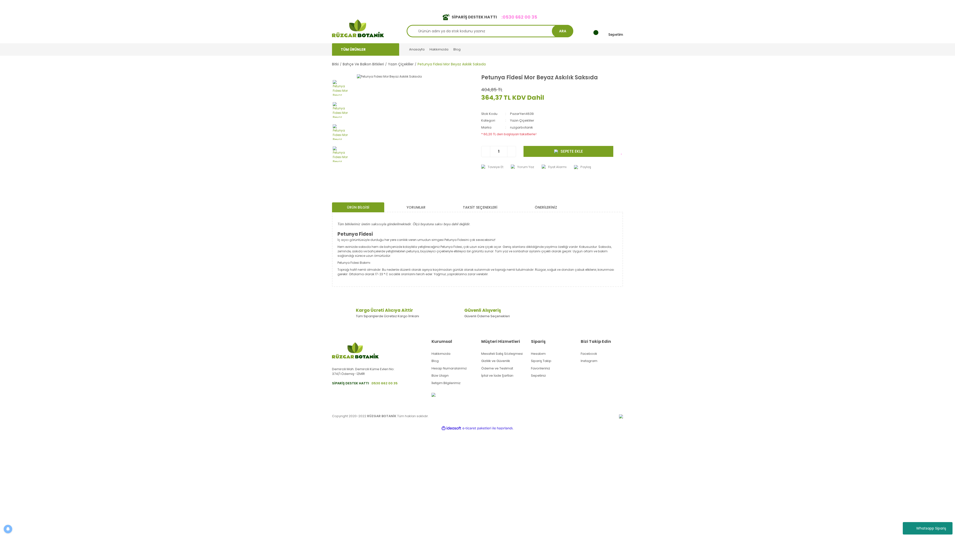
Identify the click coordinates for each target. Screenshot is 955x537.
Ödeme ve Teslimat (497, 368)
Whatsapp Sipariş (931, 528)
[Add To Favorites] (622, 151)
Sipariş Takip (541, 360)
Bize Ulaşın (440, 375)
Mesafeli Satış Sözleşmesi (502, 353)
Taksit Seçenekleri (480, 207)
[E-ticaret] (476, 428)
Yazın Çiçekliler (522, 120)
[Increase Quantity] (511, 151)
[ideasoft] (451, 428)
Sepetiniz (538, 375)
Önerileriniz (546, 207)
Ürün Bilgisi (358, 207)
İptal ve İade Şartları (497, 375)
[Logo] (358, 28)
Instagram (589, 360)
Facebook (589, 353)
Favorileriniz (540, 368)
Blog (457, 49)
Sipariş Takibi (551, 4)
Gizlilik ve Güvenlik (495, 360)
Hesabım (538, 353)
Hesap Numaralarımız (449, 368)
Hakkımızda (439, 49)
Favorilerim (577, 4)
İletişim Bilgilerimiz (446, 383)
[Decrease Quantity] (485, 151)
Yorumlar (416, 207)
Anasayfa (417, 49)
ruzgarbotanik (521, 127)
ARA (562, 31)
